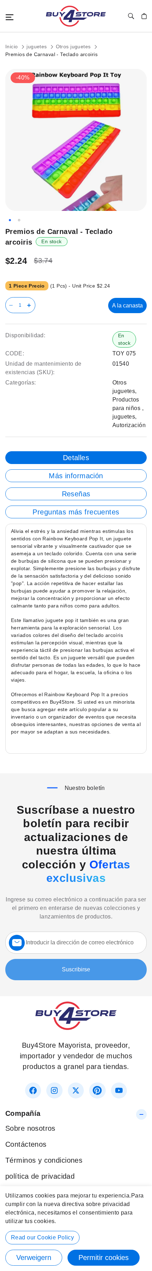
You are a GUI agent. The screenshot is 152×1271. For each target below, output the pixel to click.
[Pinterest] (97, 1090)
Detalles (76, 458)
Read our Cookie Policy (42, 1237)
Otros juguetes (74, 46)
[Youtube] (119, 1090)
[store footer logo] (76, 1027)
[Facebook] (33, 1090)
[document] (76, 1228)
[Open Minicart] (144, 16)
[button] (9, 220)
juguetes (37, 46)
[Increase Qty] (30, 305)
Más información (76, 476)
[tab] (76, 457)
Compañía (22, 1113)
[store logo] (76, 16)
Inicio (12, 46)
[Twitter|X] (76, 1090)
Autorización (129, 425)
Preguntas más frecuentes (76, 512)
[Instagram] (54, 1090)
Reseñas (76, 494)
